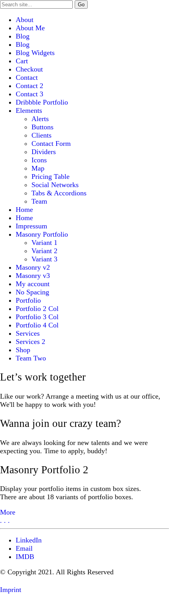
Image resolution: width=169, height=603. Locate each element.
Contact (27, 77)
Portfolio (28, 300)
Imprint (10, 590)
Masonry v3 (33, 275)
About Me (30, 28)
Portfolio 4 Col (37, 325)
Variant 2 (44, 251)
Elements (29, 110)
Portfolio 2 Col (37, 309)
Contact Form (51, 143)
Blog (22, 36)
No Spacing (32, 292)
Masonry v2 (33, 267)
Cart (22, 61)
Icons (39, 160)
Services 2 (30, 342)
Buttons (42, 127)
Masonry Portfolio (42, 234)
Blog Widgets (35, 53)
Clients (41, 135)
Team (39, 201)
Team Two (31, 358)
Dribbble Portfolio (42, 102)
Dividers (43, 152)
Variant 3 (44, 259)
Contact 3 (29, 94)
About (24, 20)
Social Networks (55, 185)
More (7, 512)
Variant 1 (44, 242)
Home (24, 209)
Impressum (31, 226)
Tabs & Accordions (58, 193)
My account (33, 284)
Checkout (29, 69)
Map (37, 168)
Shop (23, 350)
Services (28, 333)
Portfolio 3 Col (37, 317)
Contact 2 (29, 86)
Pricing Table (50, 176)
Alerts (40, 119)
